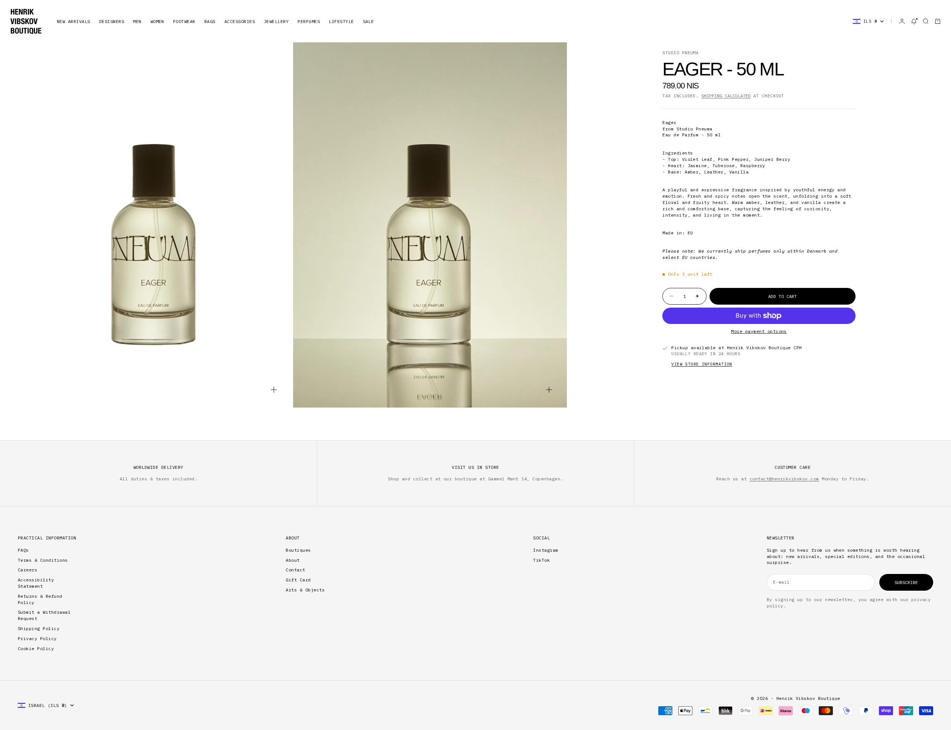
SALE (368, 21)
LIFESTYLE (341, 21)
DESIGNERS (111, 21)
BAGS (209, 21)
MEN (137, 21)
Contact (295, 569)
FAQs (23, 550)
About (292, 560)
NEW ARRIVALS (73, 21)
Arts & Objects (305, 590)
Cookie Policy (36, 648)
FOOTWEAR (184, 21)
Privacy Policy (37, 638)
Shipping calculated (726, 95)
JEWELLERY (276, 21)
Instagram (545, 550)
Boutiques (298, 550)
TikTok (541, 560)
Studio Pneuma (680, 52)
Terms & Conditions (43, 560)
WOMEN (157, 21)
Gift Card (298, 580)
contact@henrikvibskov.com (784, 478)
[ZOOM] (273, 389)
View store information (701, 364)
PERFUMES (309, 21)
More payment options (759, 331)
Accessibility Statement (36, 583)
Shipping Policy (38, 628)
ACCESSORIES (239, 21)
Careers (27, 569)
